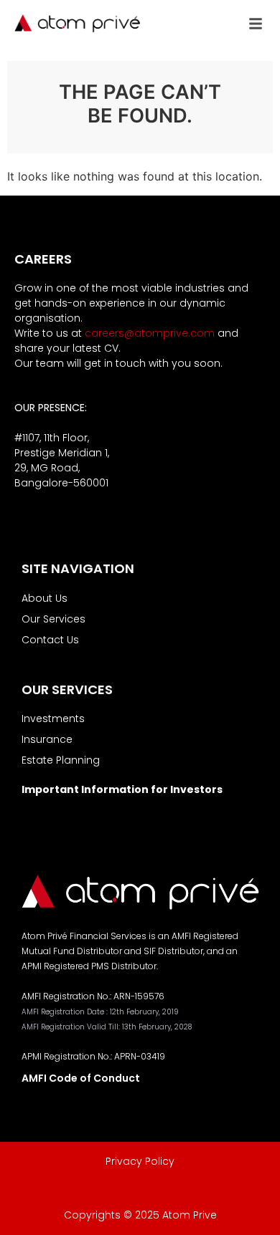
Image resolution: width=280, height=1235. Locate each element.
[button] (255, 23)
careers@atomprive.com (150, 333)
